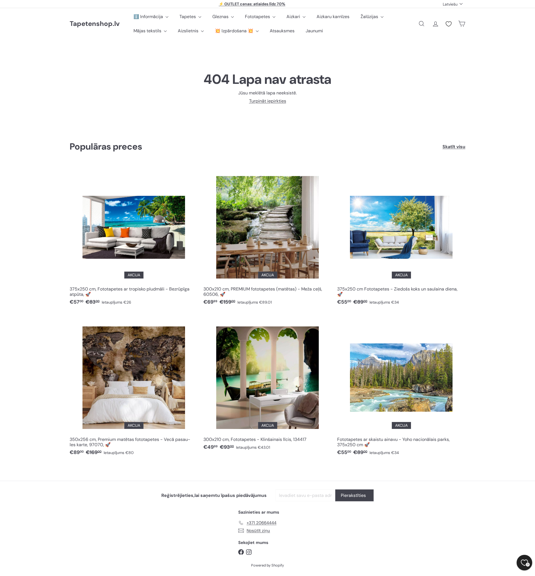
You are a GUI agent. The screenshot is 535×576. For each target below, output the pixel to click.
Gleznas (221, 16)
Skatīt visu (453, 146)
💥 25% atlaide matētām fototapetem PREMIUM (252, 6)
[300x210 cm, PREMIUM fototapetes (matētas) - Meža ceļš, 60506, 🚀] (267, 237)
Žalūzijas (370, 16)
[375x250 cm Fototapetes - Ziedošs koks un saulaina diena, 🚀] (401, 237)
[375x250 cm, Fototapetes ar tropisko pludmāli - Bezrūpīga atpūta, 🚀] (134, 237)
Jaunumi (314, 31)
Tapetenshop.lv (95, 24)
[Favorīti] (448, 24)
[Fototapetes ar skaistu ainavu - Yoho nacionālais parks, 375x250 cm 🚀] (401, 387)
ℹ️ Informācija (148, 16)
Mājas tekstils (147, 31)
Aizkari (293, 16)
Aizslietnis (189, 31)
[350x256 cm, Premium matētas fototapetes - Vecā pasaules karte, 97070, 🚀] (134, 387)
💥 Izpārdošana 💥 (234, 31)
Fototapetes (258, 16)
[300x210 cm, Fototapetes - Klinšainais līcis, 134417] (267, 385)
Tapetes (188, 16)
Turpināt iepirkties (267, 101)
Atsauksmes (282, 31)
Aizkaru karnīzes (333, 16)
